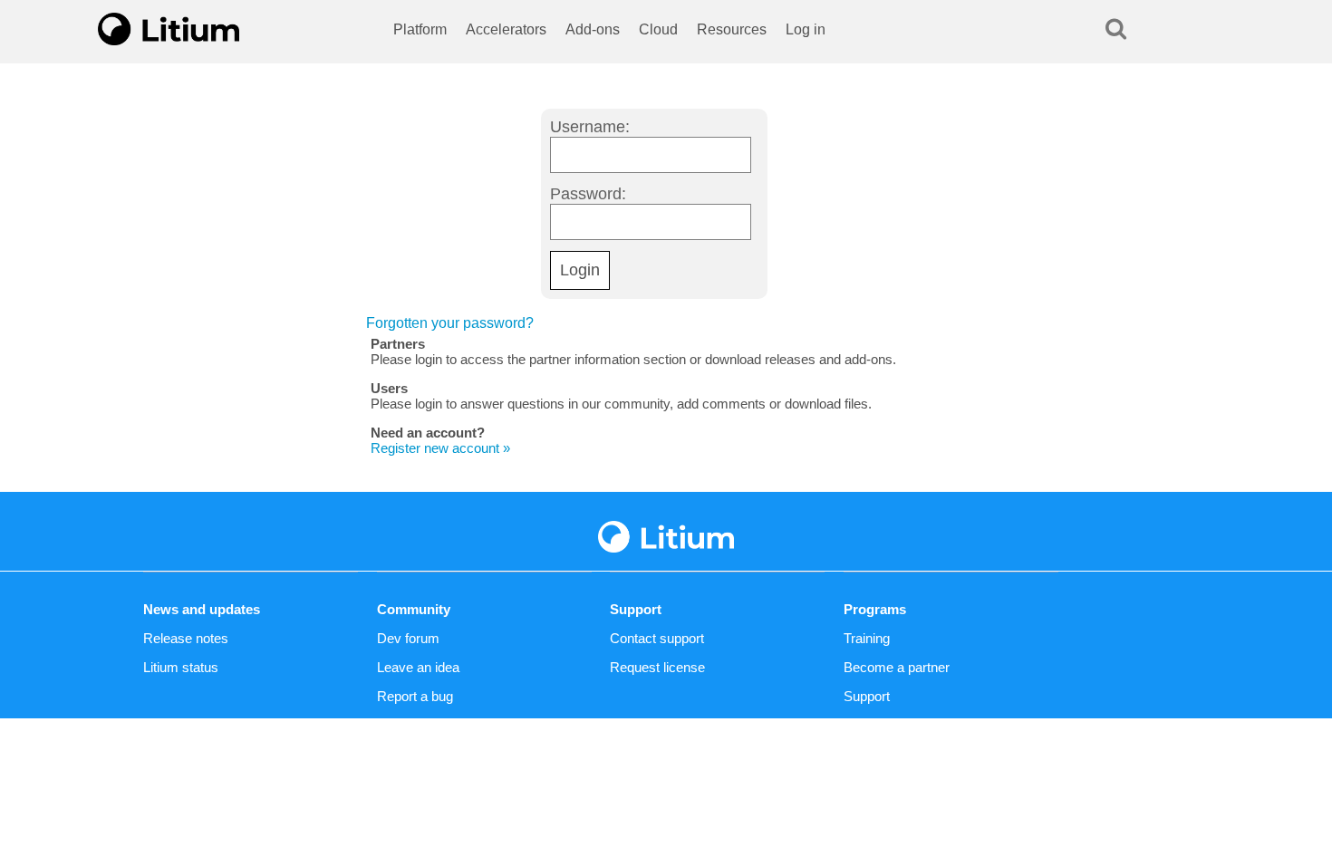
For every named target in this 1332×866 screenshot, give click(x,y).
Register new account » (440, 448)
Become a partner (897, 667)
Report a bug (415, 696)
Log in (805, 29)
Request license (657, 667)
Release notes (185, 638)
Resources (732, 29)
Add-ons (592, 29)
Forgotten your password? (450, 323)
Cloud (658, 29)
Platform (420, 29)
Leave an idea (418, 667)
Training (867, 638)
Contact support (657, 638)
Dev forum (408, 638)
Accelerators (506, 29)
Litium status (180, 667)
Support (867, 696)
